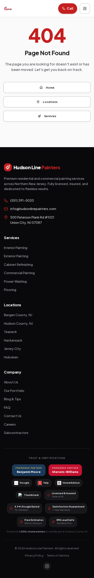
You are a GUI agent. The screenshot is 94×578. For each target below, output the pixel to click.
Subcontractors (16, 433)
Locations (50, 102)
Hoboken (11, 357)
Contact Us (12, 416)
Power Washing (15, 281)
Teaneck (10, 332)
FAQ (7, 407)
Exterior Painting (16, 256)
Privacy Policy (34, 555)
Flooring (10, 290)
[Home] (8, 8)
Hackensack (13, 340)
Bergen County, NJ (18, 315)
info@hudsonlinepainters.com (33, 209)
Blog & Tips (12, 399)
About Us (11, 382)
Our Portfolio (14, 391)
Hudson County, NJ (18, 323)
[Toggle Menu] (85, 8)
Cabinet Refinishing (18, 264)
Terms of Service (58, 555)
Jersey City (12, 349)
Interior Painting (15, 248)
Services (50, 116)
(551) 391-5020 (22, 200)
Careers (10, 424)
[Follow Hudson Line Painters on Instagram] (47, 566)
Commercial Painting (19, 273)
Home (50, 87)
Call (70, 8)
